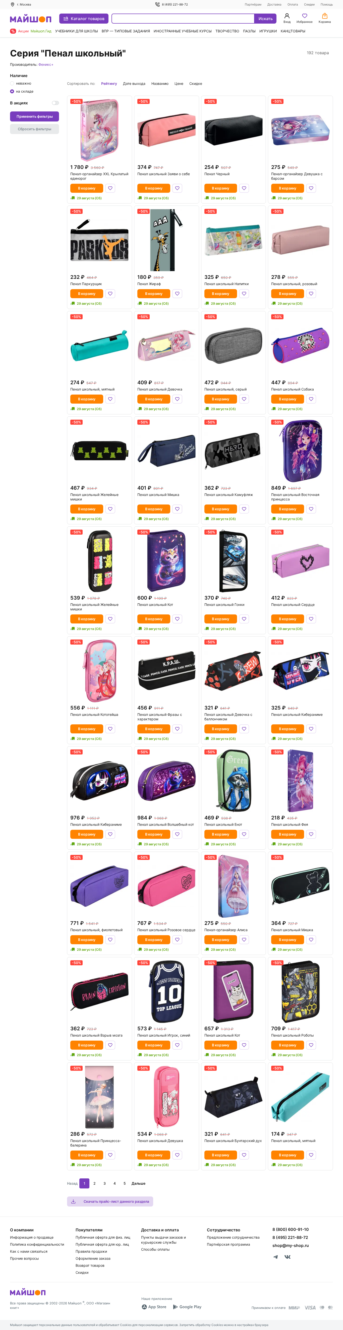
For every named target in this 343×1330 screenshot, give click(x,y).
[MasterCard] (321, 1308)
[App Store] (153, 1307)
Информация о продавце (31, 1237)
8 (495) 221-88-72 (175, 4)
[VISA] (310, 1308)
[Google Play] (187, 1307)
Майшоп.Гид (41, 31)
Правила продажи (91, 1251)
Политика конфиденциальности (37, 1244)
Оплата (293, 4)
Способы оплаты (155, 1249)
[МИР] (294, 1307)
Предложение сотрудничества (233, 1237)
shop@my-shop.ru (290, 1245)
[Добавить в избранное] (110, 188)
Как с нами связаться (28, 1251)
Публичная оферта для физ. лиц (103, 1237)
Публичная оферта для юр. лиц (102, 1244)
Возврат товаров (90, 1265)
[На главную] (30, 18)
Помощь (327, 4)
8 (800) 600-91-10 (290, 1229)
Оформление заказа (93, 1258)
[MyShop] (27, 1295)
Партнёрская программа (228, 1244)
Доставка (274, 4)
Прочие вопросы (24, 1258)
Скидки (309, 4)
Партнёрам (253, 4)
